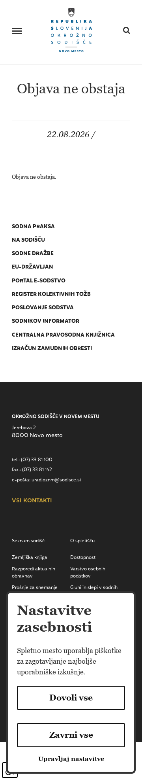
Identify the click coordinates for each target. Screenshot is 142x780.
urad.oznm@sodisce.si (56, 480)
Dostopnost (82, 557)
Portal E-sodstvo (38, 281)
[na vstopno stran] (71, 30)
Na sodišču (28, 240)
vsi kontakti (32, 501)
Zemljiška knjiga (29, 557)
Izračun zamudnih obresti (52, 348)
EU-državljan (32, 267)
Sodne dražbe (33, 253)
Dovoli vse (71, 697)
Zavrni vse (71, 735)
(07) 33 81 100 (36, 460)
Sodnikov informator (45, 321)
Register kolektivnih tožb (51, 294)
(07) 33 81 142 (37, 469)
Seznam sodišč (28, 541)
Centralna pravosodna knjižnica (63, 335)
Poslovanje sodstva (43, 308)
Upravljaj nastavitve (71, 759)
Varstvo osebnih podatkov (87, 573)
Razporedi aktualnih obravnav (33, 573)
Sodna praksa (33, 227)
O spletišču (82, 541)
